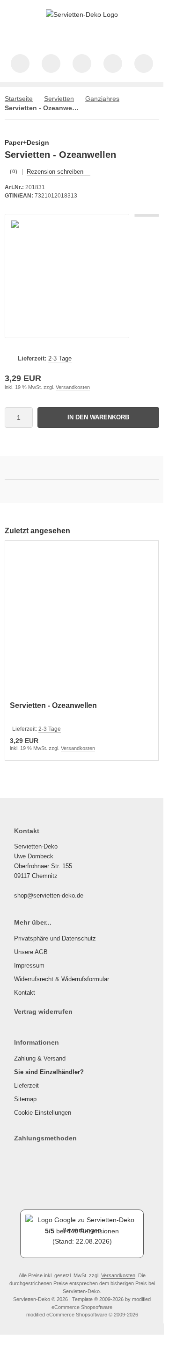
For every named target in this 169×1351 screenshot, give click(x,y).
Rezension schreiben (55, 171)
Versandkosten (73, 387)
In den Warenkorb (98, 417)
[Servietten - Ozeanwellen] (82, 621)
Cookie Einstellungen (42, 1112)
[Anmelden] (82, 63)
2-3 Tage (60, 358)
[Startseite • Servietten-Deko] (82, 14)
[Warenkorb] (112, 63)
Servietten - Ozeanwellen (53, 705)
